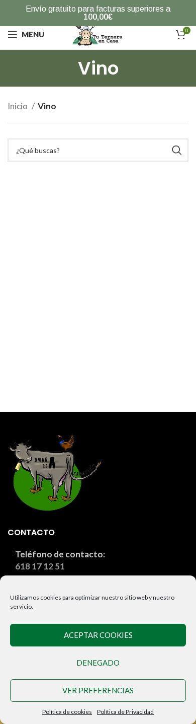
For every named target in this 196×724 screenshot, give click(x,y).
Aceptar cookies (98, 634)
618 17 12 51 (40, 566)
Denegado (98, 662)
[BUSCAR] (176, 150)
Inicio (18, 106)
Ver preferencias (98, 690)
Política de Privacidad (125, 711)
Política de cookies (67, 711)
